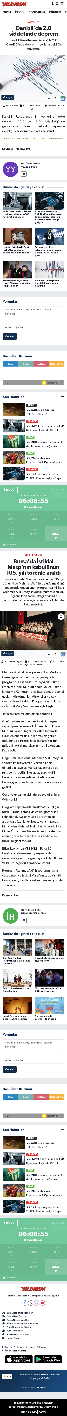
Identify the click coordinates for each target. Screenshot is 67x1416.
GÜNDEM (55, 12)
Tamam (42, 1412)
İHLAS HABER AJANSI (14, 662)
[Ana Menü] (62, 4)
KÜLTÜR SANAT (33, 555)
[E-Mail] (24, 174)
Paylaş (9, 97)
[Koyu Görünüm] (53, 4)
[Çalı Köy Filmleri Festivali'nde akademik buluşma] (17, 947)
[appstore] (19, 1360)
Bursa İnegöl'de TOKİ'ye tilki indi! (40, 412)
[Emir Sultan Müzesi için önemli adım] (17, 977)
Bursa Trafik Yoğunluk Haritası (22, 1323)
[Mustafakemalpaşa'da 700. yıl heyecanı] (49, 977)
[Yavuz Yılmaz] (10, 169)
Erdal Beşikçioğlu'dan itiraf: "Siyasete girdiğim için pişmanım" (17, 283)
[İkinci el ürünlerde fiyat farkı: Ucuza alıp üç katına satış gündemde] (17, 236)
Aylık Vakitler (11, 545)
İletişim (20, 1347)
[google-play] (48, 1360)
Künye (8, 1347)
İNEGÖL (20, 12)
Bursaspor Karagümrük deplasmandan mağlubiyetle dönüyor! (44, 444)
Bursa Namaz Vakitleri (18, 1320)
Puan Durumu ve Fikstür (19, 1327)
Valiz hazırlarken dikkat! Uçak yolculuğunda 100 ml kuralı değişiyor (17, 214)
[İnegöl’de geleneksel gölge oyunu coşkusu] (17, 1005)
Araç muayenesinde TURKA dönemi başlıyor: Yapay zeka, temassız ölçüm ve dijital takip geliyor (48, 216)
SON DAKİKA (37, 12)
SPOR (30, 437)
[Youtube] (42, 1303)
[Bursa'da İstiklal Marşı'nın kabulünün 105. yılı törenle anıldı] (33, 630)
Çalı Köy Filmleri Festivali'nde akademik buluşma (16, 961)
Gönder (10, 336)
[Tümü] (62, 397)
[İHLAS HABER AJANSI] (10, 915)
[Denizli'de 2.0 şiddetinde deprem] (33, 74)
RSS (9, 1376)
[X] (30, 1303)
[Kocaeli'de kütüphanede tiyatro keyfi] (49, 947)
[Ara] (57, 4)
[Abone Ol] (63, 98)
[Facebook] (24, 1303)
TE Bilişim (41, 1387)
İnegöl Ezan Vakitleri (16, 1351)
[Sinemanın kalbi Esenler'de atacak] (49, 1005)
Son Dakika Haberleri (18, 1334)
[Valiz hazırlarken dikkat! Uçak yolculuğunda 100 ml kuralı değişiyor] (17, 200)
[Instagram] (36, 1303)
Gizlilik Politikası (37, 1347)
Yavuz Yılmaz (12, 106)
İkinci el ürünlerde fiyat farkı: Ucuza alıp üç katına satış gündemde (16, 250)
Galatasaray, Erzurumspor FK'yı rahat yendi (44, 460)
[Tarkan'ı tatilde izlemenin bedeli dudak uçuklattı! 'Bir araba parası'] (49, 236)
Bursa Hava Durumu (17, 1316)
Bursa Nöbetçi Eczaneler (20, 1313)
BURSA (6, 12)
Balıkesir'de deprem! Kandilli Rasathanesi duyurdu (47, 283)
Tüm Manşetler (15, 1331)
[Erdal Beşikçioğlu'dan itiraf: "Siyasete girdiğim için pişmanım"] (17, 269)
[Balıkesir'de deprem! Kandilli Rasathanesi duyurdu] (49, 269)
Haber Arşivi (13, 1338)
